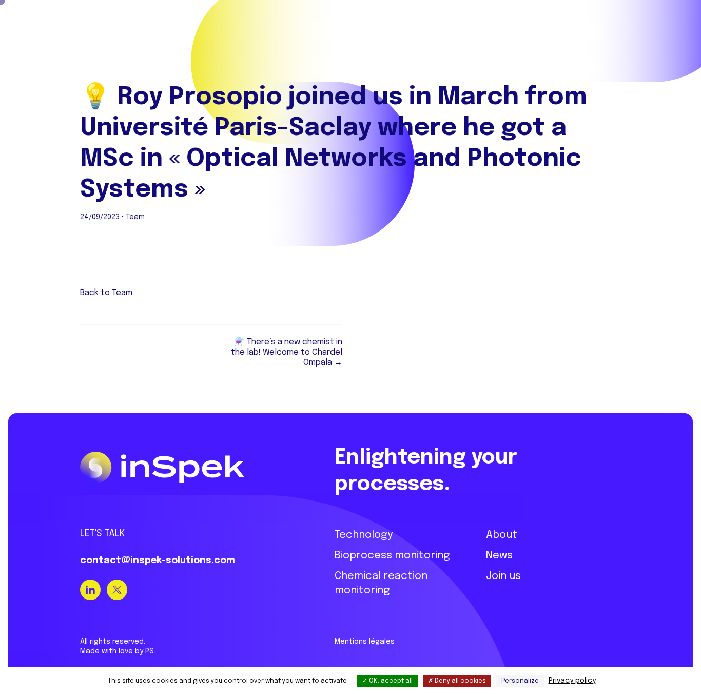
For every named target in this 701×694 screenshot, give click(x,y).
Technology (364, 535)
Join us (503, 576)
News (499, 555)
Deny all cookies (459, 681)
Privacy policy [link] (572, 680)
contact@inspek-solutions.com (157, 560)
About (501, 535)
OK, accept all (390, 681)
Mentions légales (365, 641)
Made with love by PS (117, 651)
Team (135, 217)
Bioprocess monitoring (392, 555)
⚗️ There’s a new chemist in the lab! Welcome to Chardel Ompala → (286, 352)
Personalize (520, 681)
